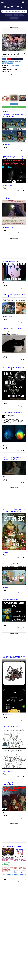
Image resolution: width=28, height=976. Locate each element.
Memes (21, 15)
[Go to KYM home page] (2, 2)
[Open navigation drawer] (26, 2)
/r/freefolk (6, 477)
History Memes (8, 316)
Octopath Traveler (14, 65)
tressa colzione (5, 63)
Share (4, 59)
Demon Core (7, 282)
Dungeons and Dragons (10, 185)
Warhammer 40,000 (9, 144)
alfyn (9, 61)
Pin (9, 59)
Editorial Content (14, 18)
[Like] (21, 150)
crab (13, 61)
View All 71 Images (14, 104)
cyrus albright (18, 61)
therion (5, 61)
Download (15, 59)
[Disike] (18, 150)
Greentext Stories (8, 227)
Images (15, 15)
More (21, 59)
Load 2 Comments (14, 107)
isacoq (11, 63)
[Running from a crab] (14, 42)
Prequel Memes (8, 812)
